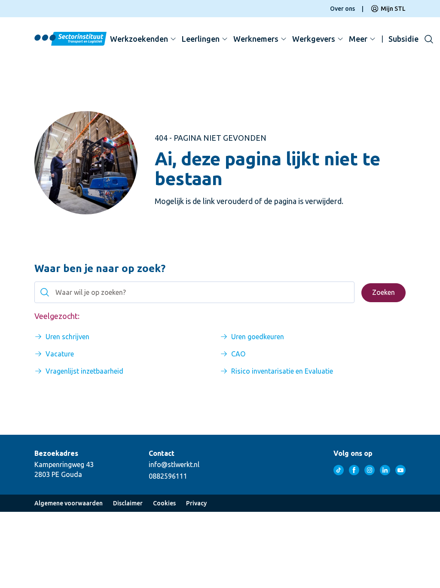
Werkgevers (313, 38)
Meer (358, 38)
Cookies (164, 503)
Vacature (60, 354)
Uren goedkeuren (257, 336)
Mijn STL (393, 8)
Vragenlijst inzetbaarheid (84, 371)
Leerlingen (201, 38)
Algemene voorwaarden (68, 503)
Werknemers (255, 38)
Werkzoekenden (139, 38)
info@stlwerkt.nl (174, 464)
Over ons (342, 8)
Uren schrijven (67, 336)
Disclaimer (128, 503)
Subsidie (403, 38)
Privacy (196, 503)
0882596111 (168, 476)
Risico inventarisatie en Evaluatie (282, 371)
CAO (238, 354)
